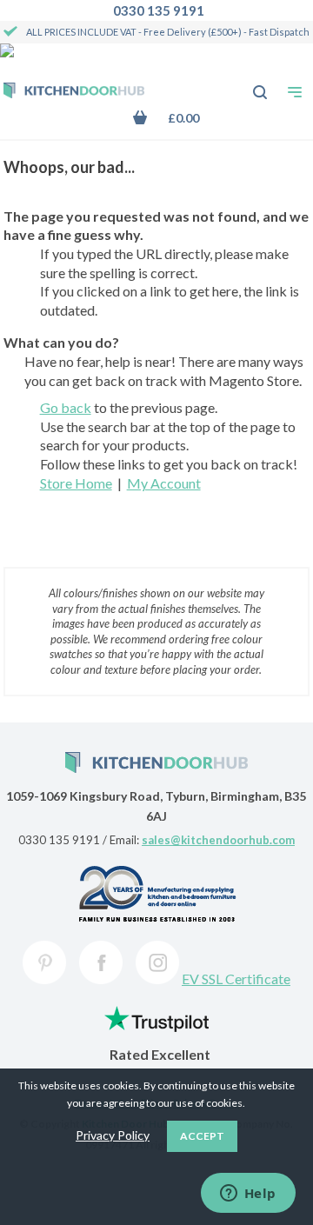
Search (250, 83)
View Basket (179, 117)
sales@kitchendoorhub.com (218, 840)
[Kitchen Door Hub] (73, 92)
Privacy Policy (113, 1135)
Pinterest (44, 962)
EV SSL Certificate (236, 978)
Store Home (76, 483)
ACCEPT (202, 1135)
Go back (65, 407)
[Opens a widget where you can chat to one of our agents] (248, 1194)
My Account (164, 483)
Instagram (157, 962)
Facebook (101, 962)
